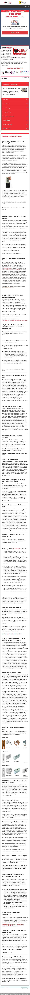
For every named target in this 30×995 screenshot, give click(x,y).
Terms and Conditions (5, 987)
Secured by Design (8, 268)
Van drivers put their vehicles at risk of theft (11, 634)
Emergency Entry (7, 112)
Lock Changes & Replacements (10, 84)
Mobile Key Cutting (7, 124)
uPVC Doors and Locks (8, 116)
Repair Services (6, 103)
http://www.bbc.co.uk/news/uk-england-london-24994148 (14, 320)
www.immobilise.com (8, 287)
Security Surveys (6, 108)
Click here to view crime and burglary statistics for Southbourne (13, 925)
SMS (15, 32)
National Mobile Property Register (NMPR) (11, 269)
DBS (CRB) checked (16, 548)
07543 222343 (18, 16)
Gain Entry (5, 99)
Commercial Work (7, 128)
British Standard (6, 120)
